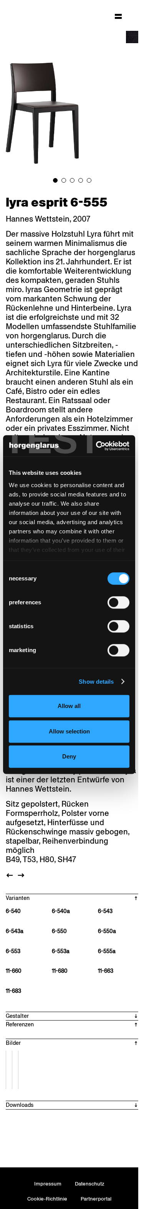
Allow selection (69, 731)
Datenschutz (89, 1183)
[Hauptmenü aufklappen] (118, 16)
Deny (69, 756)
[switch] (118, 602)
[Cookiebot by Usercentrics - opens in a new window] (97, 446)
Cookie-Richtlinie (47, 1198)
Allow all (69, 706)
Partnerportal (96, 1198)
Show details (96, 681)
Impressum (47, 1183)
